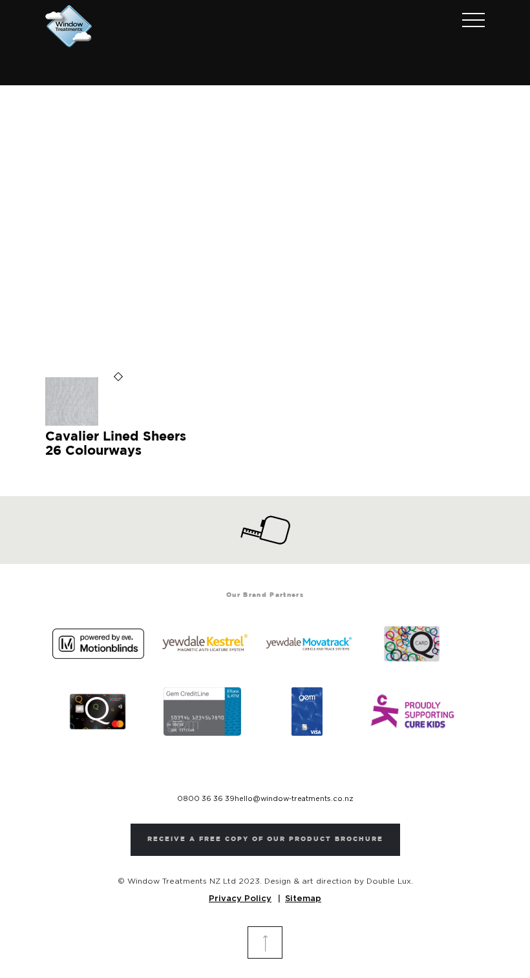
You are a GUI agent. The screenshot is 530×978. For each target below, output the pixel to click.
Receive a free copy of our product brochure (265, 839)
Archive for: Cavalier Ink (265, 204)
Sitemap (303, 899)
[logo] (68, 26)
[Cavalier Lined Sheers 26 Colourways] (71, 423)
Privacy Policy (240, 899)
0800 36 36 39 (206, 798)
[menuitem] (467, 21)
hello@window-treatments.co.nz (294, 798)
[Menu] (467, 21)
